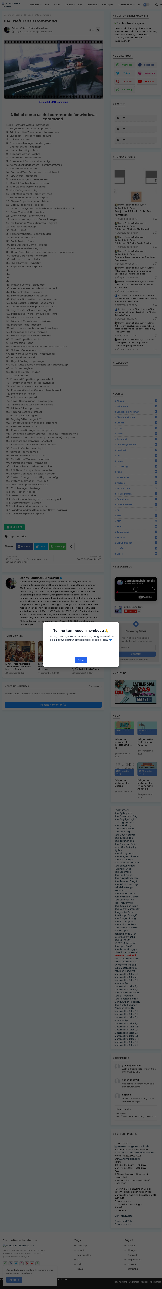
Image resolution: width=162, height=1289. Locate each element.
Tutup (81, 660)
